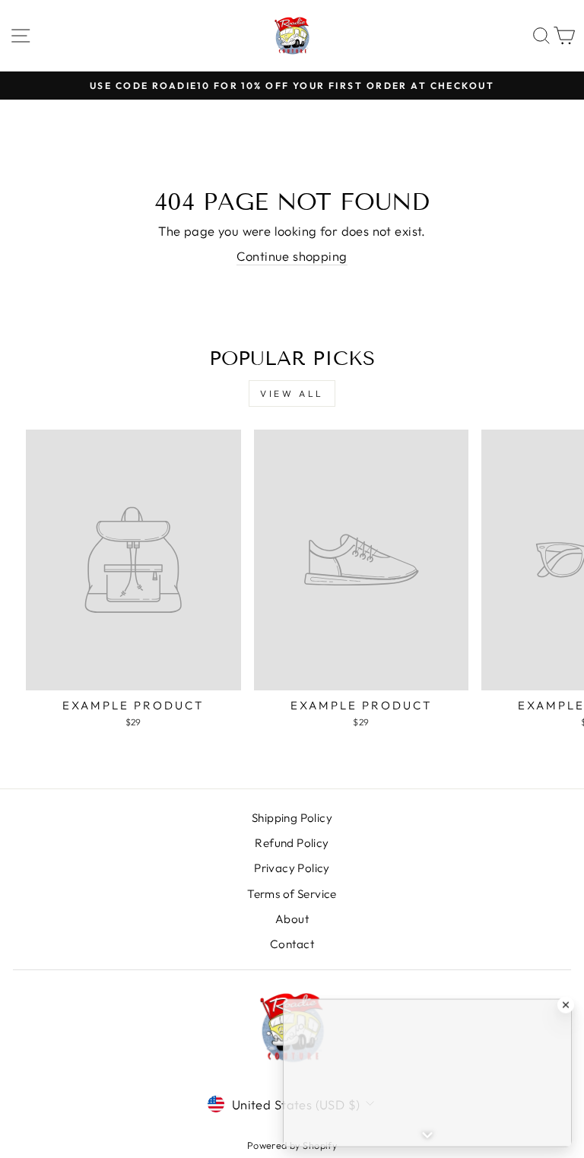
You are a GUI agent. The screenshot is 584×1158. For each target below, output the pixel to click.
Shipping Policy (292, 818)
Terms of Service (292, 894)
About (292, 919)
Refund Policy (291, 843)
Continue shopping (291, 256)
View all (292, 393)
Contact (292, 944)
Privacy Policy (292, 868)
